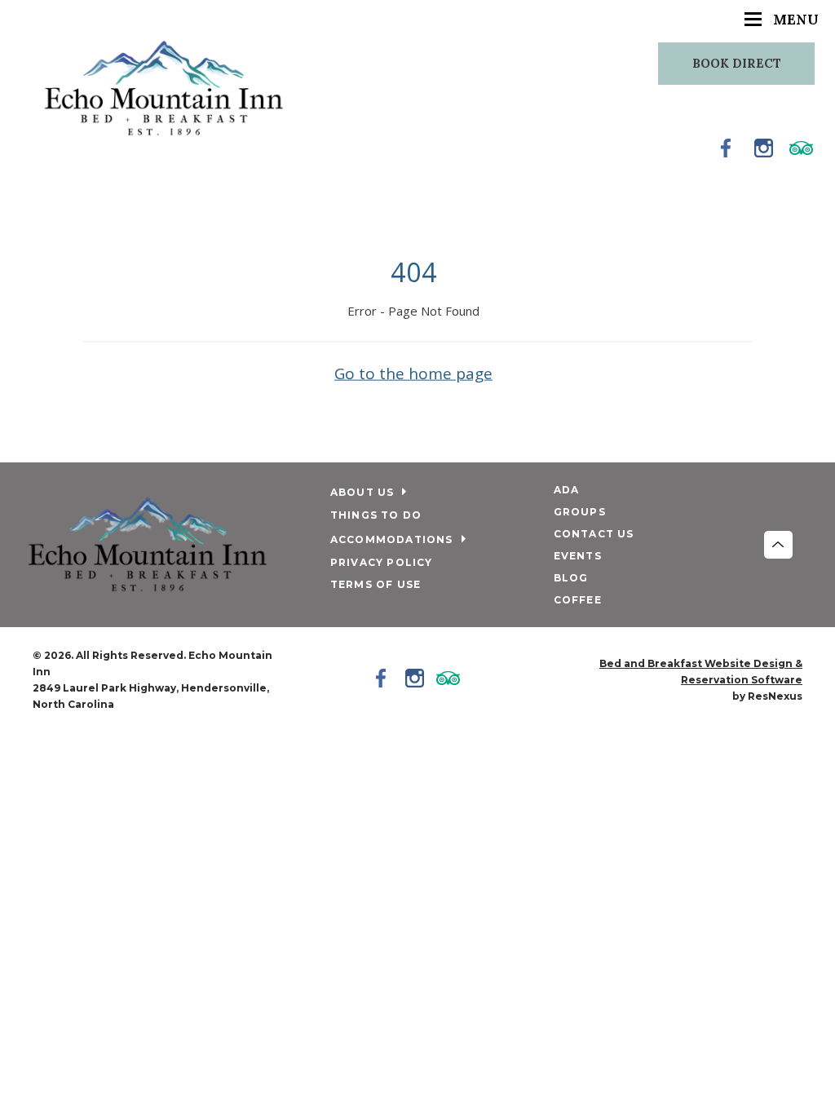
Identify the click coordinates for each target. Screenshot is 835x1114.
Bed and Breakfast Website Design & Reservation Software (700, 671)
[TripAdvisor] (801, 148)
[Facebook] (726, 148)
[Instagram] (764, 148)
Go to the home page (413, 372)
